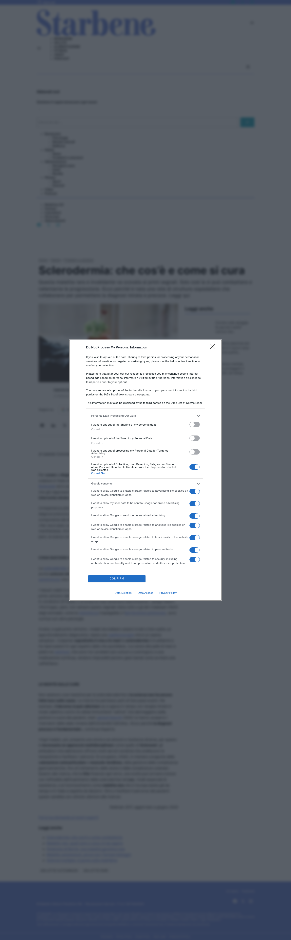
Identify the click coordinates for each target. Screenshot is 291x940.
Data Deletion (123, 592)
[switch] (194, 424)
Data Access (145, 592)
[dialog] (145, 470)
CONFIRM (117, 578)
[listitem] (145, 416)
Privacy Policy (168, 592)
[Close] (214, 347)
